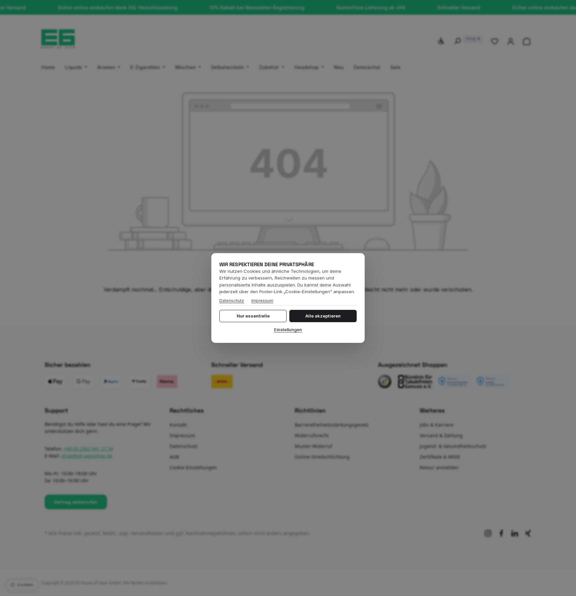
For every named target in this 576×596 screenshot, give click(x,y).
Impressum (262, 300)
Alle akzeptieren (323, 316)
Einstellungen (288, 329)
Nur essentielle (253, 316)
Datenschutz (231, 300)
